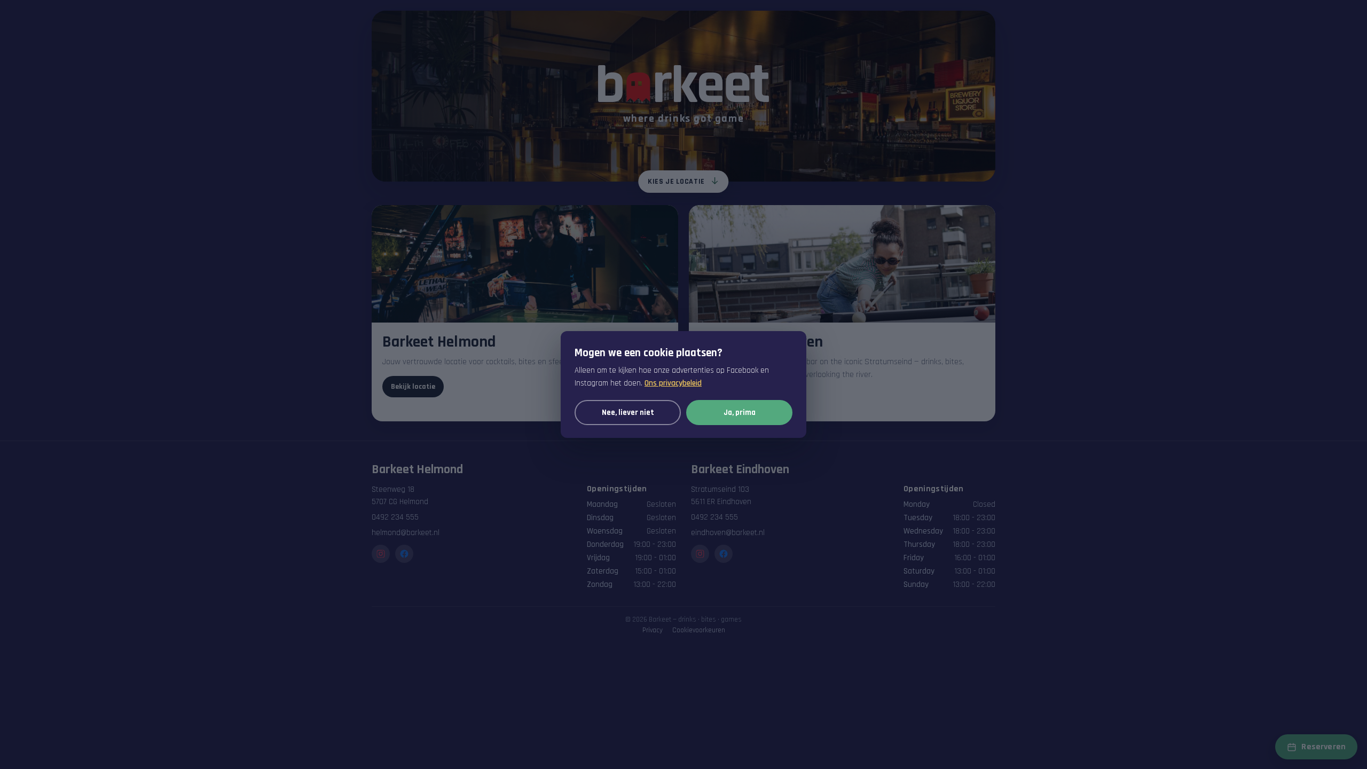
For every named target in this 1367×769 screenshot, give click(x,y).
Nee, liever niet (628, 412)
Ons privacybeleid (673, 383)
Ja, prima (740, 412)
